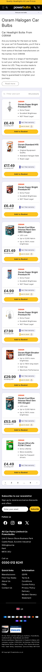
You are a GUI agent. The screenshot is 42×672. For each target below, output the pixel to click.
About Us (6, 581)
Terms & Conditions (27, 579)
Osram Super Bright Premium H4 (28, 105)
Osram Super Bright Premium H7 (28, 188)
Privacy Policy (28, 588)
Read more (10, 83)
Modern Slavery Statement (29, 596)
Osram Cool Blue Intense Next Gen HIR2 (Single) (27, 229)
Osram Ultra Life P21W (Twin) (26, 444)
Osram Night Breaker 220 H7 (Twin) (28, 354)
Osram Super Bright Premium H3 (28, 313)
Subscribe (35, 509)
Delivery (26, 591)
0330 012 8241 (12, 562)
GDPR (24, 574)
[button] (3, 7)
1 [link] (5, 483)
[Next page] (36, 482)
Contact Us (7, 588)
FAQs (4, 584)
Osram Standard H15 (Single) (28, 145)
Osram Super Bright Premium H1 (28, 273)
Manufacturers (8, 574)
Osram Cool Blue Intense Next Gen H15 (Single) (27, 400)
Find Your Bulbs (9, 578)
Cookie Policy (28, 584)
